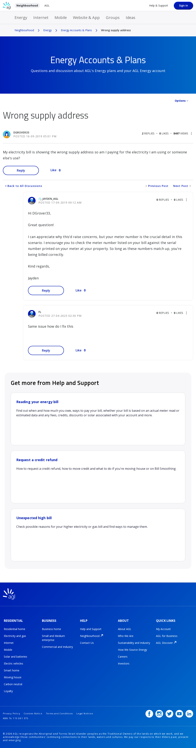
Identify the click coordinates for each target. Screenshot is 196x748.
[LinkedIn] (189, 713)
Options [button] (180, 100)
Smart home (11, 670)
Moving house (12, 677)
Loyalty (8, 691)
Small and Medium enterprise (53, 638)
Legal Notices (84, 713)
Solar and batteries (15, 656)
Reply (21, 170)
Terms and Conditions (59, 713)
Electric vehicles (13, 663)
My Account (163, 629)
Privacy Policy (11, 713)
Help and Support (90, 629)
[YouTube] (179, 713)
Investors (123, 663)
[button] (191, 133)
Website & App (86, 17)
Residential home (14, 629)
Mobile (61, 17)
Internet (40, 17)
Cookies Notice (33, 713)
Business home (51, 629)
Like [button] (53, 170)
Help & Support (158, 5)
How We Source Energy (132, 649)
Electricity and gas (15, 636)
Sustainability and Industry (134, 643)
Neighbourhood (27, 5)
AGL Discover (164, 643)
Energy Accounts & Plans (76, 30)
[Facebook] (149, 713)
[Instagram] (159, 713)
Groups (113, 17)
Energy (21, 17)
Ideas (130, 17)
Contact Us (87, 643)
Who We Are (125, 636)
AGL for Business (166, 636)
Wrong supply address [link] (116, 30)
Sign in (183, 5)
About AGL (124, 629)
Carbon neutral (13, 684)
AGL (47, 5)
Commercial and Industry (57, 647)
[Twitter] (169, 713)
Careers (122, 656)
